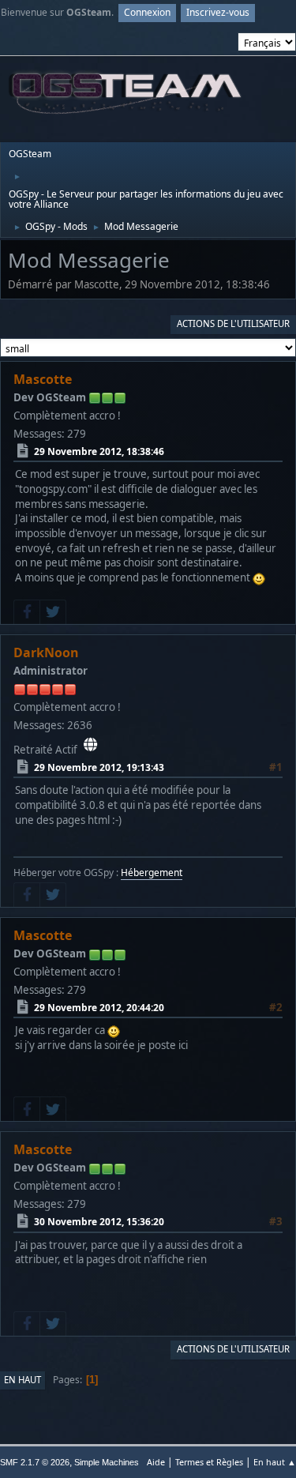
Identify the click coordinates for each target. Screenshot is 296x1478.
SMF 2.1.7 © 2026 (34, 1462)
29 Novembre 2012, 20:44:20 (99, 1007)
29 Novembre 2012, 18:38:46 (99, 451)
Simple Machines (106, 1462)
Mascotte (42, 379)
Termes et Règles (209, 1462)
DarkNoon (46, 652)
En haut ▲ (274, 1462)
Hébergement (151, 872)
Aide (156, 1462)
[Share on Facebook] (27, 612)
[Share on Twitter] (53, 612)
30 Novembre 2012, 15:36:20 (99, 1221)
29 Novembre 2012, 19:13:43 (99, 767)
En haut (22, 1380)
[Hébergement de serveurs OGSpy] (90, 744)
